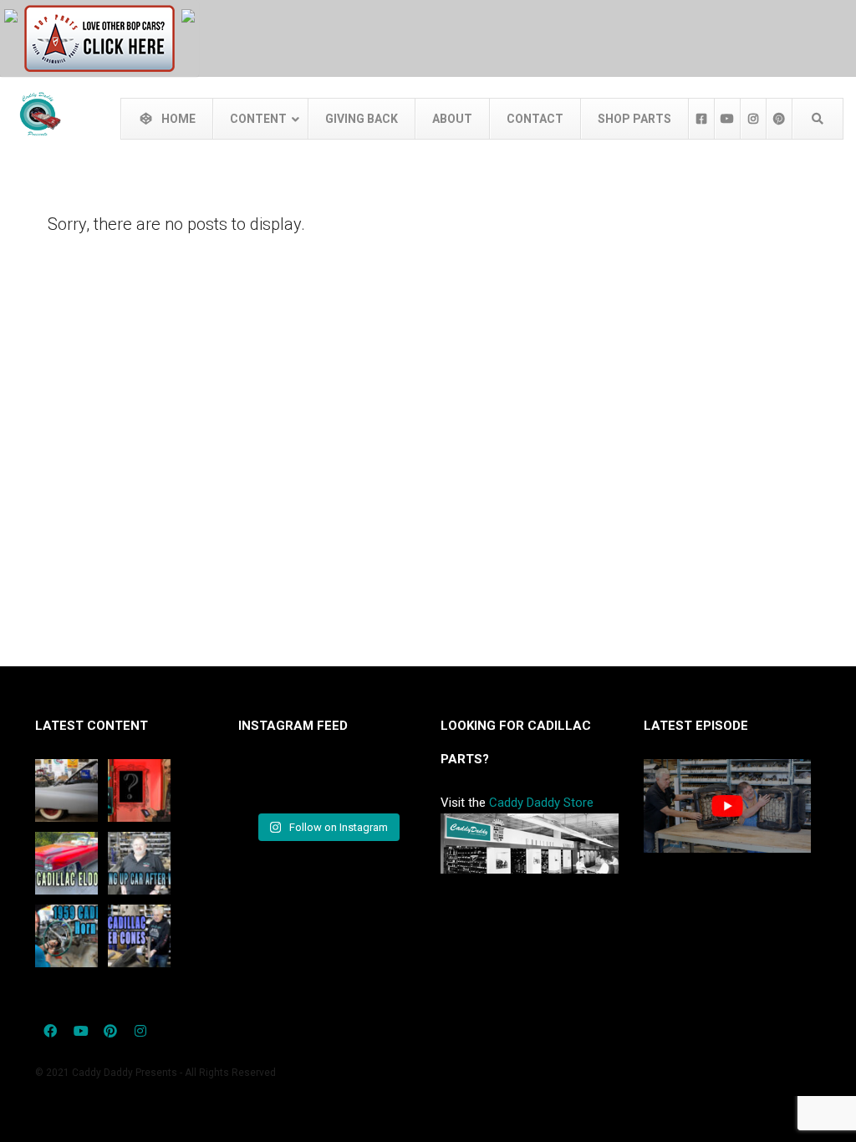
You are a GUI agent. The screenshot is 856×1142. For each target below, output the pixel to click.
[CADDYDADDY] (188, 15)
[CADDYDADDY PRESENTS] (11, 15)
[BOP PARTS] (99, 37)
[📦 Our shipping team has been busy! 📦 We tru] (327, 784)
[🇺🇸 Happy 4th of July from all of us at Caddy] (265, 784)
